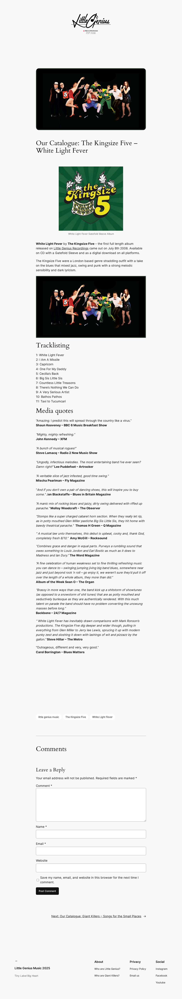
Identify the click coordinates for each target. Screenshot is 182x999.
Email (41, 843)
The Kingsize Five (75, 716)
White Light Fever (102, 716)
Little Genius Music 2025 (32, 968)
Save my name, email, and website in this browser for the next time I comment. (89, 880)
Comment (44, 786)
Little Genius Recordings (71, 248)
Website (41, 860)
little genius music (48, 716)
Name (41, 826)
